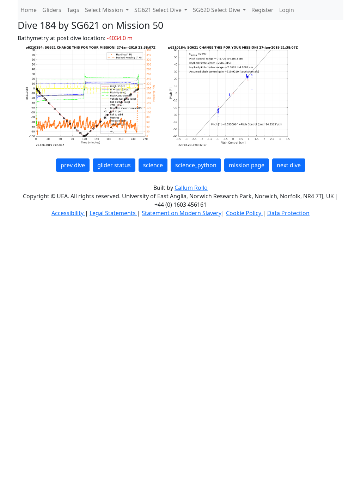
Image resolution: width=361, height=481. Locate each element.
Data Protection (288, 213)
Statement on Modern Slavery (181, 213)
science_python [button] (195, 165)
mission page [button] (246, 165)
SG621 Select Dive (158, 10)
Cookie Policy (244, 213)
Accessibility (68, 213)
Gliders (51, 10)
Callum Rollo (191, 188)
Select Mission (104, 10)
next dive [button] (289, 165)
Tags (73, 10)
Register (262, 10)
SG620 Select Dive (217, 10)
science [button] (153, 165)
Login (286, 10)
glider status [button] (114, 165)
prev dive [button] (73, 165)
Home (28, 10)
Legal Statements (113, 213)
